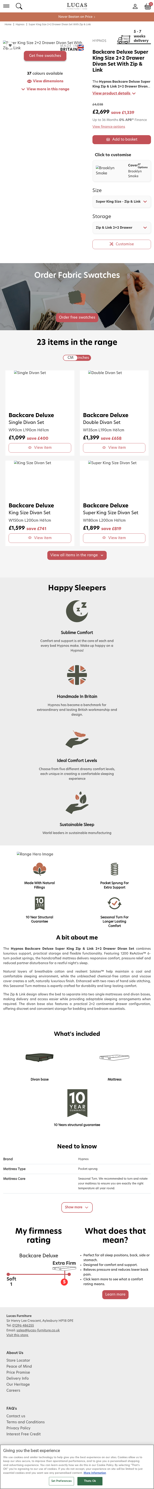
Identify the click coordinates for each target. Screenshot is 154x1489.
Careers (13, 1390)
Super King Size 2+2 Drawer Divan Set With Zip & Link (60, 24)
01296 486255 (23, 1325)
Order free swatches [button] (77, 317)
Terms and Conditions (25, 1422)
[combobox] (121, 202)
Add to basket (124, 139)
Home (8, 24)
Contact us (15, 1416)
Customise (125, 244)
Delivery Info (17, 1378)
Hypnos (20, 24)
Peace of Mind (19, 1366)
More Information (95, 1473)
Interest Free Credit (23, 1434)
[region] (77, 1467)
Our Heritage (18, 1384)
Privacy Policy (18, 1428)
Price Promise (18, 1372)
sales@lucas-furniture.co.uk (38, 1330)
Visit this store (17, 1335)
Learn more (115, 1294)
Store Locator (18, 1360)
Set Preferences (61, 1481)
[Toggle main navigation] (6, 6)
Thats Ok (90, 1481)
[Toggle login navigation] (135, 6)
